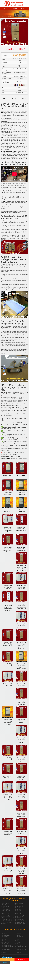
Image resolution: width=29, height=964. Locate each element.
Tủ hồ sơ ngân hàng (6, 945)
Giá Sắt (4, 952)
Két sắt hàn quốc (6, 910)
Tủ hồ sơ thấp (18, 933)
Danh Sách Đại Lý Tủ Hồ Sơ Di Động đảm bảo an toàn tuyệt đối (21, 740)
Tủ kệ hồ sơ (18, 952)
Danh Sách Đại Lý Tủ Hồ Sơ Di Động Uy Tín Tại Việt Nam (21, 625)
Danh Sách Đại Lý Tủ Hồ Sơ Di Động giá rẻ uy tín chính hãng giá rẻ (21, 871)
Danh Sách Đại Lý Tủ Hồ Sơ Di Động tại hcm (8, 665)
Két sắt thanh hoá (19, 906)
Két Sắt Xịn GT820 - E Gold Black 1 (7, 510)
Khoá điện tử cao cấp (7, 925)
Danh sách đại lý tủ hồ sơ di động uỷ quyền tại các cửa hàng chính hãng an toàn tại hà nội (21, 645)
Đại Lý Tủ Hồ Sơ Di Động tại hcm (21, 832)
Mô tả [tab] (24, 99)
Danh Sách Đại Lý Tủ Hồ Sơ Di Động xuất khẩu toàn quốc (7, 644)
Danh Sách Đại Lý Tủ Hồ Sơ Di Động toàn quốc (21, 721)
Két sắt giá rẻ (18, 910)
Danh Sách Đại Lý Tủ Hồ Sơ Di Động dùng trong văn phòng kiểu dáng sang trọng (8, 607)
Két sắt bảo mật (5, 913)
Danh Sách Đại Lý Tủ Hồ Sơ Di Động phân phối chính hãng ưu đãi (8, 722)
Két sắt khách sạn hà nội (20, 905)
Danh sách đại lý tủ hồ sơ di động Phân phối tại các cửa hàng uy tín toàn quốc (21, 892)
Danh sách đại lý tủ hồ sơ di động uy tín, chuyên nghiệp (7, 685)
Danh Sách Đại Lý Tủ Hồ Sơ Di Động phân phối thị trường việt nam (7, 549)
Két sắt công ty (18, 912)
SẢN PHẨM (14, 8)
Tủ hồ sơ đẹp (5, 933)
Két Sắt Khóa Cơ (19, 918)
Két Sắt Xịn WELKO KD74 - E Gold (7, 493)
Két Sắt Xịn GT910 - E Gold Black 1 (21, 510)
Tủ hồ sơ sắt (5, 936)
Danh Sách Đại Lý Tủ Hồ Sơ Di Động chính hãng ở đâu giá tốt (21, 529)
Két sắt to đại (5, 912)
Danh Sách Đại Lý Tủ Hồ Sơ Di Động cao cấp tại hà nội (21, 759)
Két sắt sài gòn (5, 903)
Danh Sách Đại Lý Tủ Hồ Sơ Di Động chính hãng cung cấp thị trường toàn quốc (21, 606)
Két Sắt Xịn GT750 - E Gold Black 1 (21, 493)
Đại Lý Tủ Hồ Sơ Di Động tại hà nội (7, 776)
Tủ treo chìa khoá (19, 936)
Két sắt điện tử (5, 907)
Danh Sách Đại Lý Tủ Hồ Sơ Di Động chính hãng (21, 777)
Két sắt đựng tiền (6, 909)
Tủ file (3, 941)
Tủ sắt (16, 941)
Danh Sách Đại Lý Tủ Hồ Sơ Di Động (21, 684)
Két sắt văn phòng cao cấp (8, 920)
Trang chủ (7, 959)
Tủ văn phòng (18, 945)
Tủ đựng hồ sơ (18, 942)
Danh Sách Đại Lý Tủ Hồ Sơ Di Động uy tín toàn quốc (8, 870)
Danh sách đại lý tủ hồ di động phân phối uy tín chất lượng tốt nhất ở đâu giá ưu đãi (21, 568)
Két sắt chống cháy (19, 915)
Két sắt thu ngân (6, 916)
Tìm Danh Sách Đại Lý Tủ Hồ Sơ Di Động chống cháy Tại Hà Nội (7, 891)
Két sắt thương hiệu (6, 915)
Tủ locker (17, 939)
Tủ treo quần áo (18, 938)
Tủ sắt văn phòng (6, 935)
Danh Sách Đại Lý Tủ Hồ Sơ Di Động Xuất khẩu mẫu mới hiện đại (21, 851)
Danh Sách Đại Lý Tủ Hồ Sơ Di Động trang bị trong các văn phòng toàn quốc (21, 666)
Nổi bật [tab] (5, 99)
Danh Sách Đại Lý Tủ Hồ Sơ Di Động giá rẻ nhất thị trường (21, 796)
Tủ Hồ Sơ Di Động (6, 949)
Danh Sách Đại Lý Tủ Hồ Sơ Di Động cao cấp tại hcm (8, 833)
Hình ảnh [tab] (14, 99)
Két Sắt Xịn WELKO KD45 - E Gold (7, 476)
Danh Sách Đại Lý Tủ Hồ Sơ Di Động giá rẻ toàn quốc (21, 702)
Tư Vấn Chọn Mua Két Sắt (8, 918)
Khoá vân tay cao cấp (20, 923)
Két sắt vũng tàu (6, 906)
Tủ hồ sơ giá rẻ (5, 943)
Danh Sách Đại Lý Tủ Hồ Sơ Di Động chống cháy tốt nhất (21, 548)
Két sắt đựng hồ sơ (19, 920)
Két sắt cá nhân (18, 913)
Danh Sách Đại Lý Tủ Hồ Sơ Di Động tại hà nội (8, 587)
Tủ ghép (4, 939)
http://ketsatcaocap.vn (13, 456)
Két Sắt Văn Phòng (19, 919)
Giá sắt (3, 938)
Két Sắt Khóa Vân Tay (7, 919)
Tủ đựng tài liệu (5, 942)
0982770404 (22, 959)
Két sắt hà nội (18, 907)
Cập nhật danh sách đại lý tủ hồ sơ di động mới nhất (21, 587)
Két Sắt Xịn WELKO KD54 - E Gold (21, 476)
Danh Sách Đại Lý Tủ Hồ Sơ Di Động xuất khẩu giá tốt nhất (8, 529)
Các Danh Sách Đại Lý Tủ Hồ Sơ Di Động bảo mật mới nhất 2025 (7, 797)
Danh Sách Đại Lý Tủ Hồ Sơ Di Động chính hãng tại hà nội (8, 759)
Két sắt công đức (19, 916)
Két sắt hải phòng (19, 903)
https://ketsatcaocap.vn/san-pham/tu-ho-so (14, 459)
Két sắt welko (18, 909)
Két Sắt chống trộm (19, 922)
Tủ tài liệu (17, 935)
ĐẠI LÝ (23, 8)
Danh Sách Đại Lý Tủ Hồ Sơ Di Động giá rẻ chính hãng (21, 814)
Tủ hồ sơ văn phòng (19, 943)
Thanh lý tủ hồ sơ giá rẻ (7, 946)
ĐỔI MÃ (5, 8)
